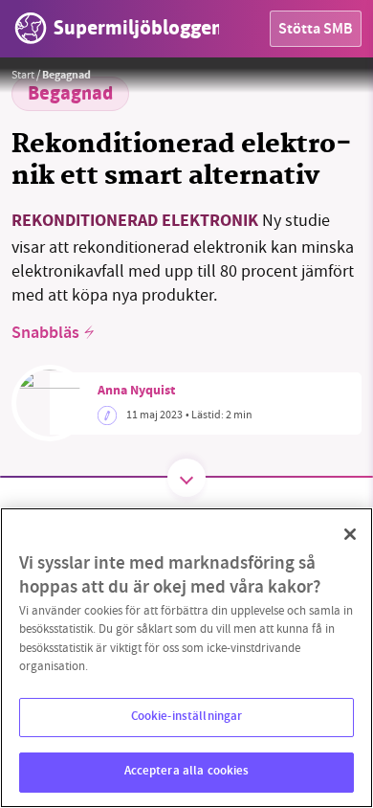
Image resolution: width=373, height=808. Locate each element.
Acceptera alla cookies (187, 771)
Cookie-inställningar (187, 717)
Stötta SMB (315, 30)
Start (22, 74)
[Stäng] (350, 534)
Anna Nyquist (136, 391)
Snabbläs (45, 334)
